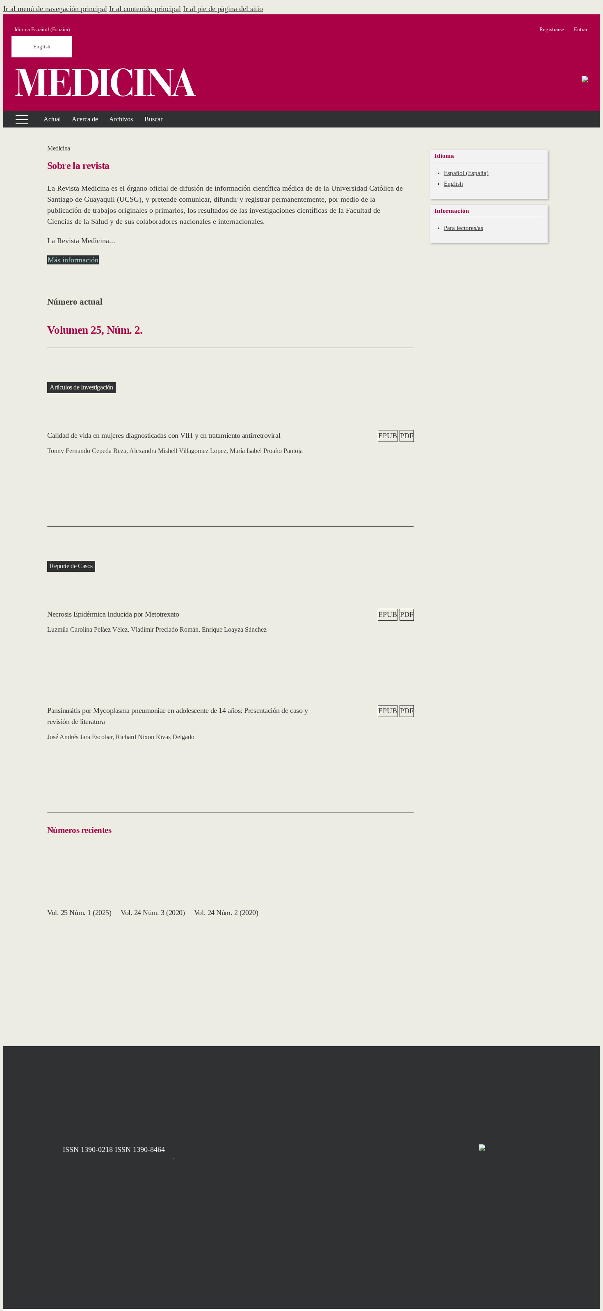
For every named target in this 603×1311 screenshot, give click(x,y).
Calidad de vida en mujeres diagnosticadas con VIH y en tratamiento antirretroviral (163, 435)
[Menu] (16, 119)
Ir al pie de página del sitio (223, 9)
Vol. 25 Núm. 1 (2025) (79, 912)
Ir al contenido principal (145, 9)
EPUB (387, 436)
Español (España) (466, 173)
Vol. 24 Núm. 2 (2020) (226, 912)
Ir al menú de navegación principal (55, 9)
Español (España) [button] (42, 29)
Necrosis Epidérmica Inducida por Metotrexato (113, 614)
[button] (85, 119)
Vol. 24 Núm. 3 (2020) (153, 912)
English (41, 46)
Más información (73, 260)
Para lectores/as (463, 228)
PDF (406, 436)
